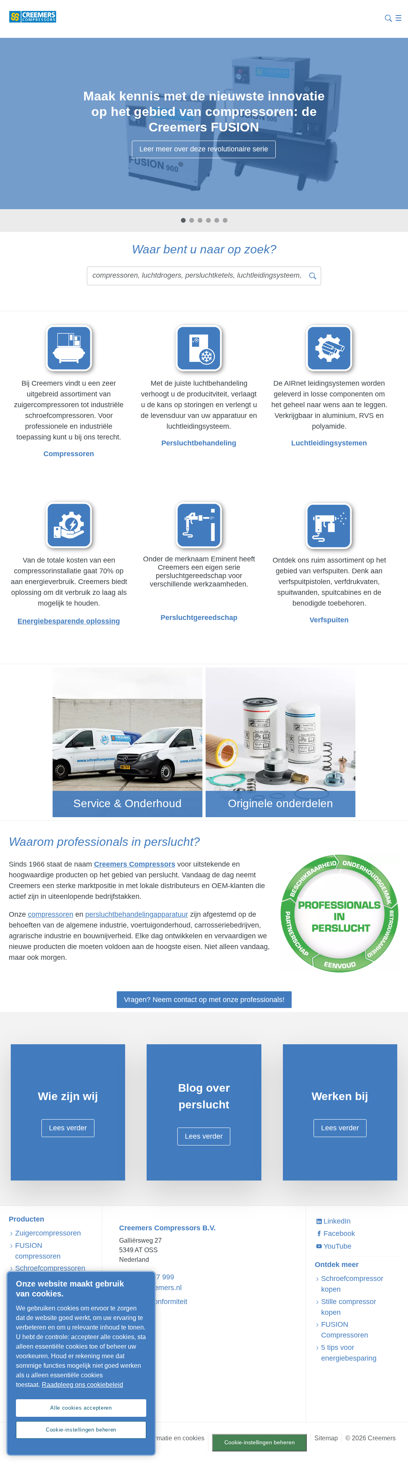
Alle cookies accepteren (81, 1408)
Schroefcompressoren (50, 1268)
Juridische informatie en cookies (159, 1438)
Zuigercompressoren (48, 1233)
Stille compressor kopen (348, 1307)
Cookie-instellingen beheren (259, 1442)
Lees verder (68, 1128)
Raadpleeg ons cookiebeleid (82, 1384)
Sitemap (326, 1438)
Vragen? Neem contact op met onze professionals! (204, 1000)
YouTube (337, 1246)
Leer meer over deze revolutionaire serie (203, 149)
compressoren (50, 914)
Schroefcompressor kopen (352, 1284)
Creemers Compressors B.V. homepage (33, 16)
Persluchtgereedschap (199, 618)
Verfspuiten (329, 620)
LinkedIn (337, 1221)
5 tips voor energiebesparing (349, 1352)
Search (388, 17)
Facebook (339, 1233)
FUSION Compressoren (344, 1329)
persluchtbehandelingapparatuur (136, 914)
